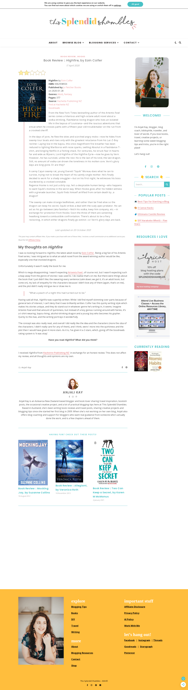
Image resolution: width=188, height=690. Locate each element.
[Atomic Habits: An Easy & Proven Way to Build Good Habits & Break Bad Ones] (155, 361)
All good (135, 4)
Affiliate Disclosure (134, 606)
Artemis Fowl (75, 272)
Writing (75, 632)
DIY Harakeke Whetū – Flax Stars (150, 222)
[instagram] (92, 685)
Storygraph (146, 646)
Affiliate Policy (34, 240)
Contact (130, 42)
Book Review (68, 56)
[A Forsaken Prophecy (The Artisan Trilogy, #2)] (141, 361)
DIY (73, 619)
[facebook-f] (87, 685)
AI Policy (128, 619)
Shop (74, 665)
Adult (60, 94)
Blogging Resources (82, 652)
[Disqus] (72, 546)
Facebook (129, 640)
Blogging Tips (79, 606)
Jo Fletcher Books (72, 87)
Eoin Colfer (67, 80)
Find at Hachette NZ (59, 104)
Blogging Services (102, 42)
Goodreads (54, 107)
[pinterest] (96, 685)
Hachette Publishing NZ (69, 101)
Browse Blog (72, 42)
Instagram (144, 640)
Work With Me (132, 625)
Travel (74, 625)
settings (117, 5)
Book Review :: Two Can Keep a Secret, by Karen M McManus (108, 492)
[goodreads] (100, 685)
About (53, 42)
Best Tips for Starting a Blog (153, 201)
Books (81, 56)
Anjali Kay (26, 367)
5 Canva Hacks (145, 207)
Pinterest (129, 652)
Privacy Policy (131, 613)
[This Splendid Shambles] (94, 22)
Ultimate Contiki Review (151, 214)
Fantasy (68, 94)
